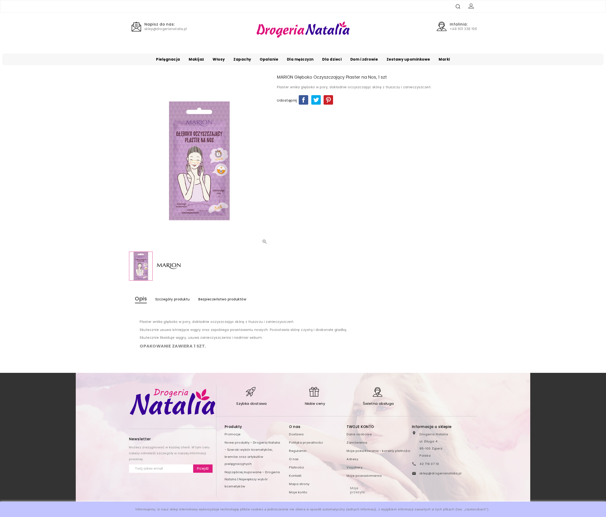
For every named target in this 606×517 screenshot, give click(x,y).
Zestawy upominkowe (408, 59)
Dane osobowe (359, 434)
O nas (294, 459)
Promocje (233, 434)
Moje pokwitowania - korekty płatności (378, 451)
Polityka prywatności (306, 442)
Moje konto (298, 492)
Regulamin (298, 451)
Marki (444, 59)
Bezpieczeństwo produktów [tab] (222, 299)
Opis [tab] (141, 298)
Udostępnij (303, 100)
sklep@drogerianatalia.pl (440, 473)
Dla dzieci (332, 59)
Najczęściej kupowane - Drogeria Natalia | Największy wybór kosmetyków (252, 479)
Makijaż (196, 59)
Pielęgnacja (168, 59)
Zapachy (242, 59)
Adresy (352, 459)
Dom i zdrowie (364, 59)
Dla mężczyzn (300, 59)
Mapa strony (299, 484)
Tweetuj (316, 100)
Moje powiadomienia (364, 475)
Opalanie (269, 59)
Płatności (296, 467)
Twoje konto (360, 426)
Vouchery (354, 467)
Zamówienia (357, 442)
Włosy (219, 59)
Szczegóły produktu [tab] (172, 299)
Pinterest (328, 100)
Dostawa (296, 434)
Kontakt (295, 475)
